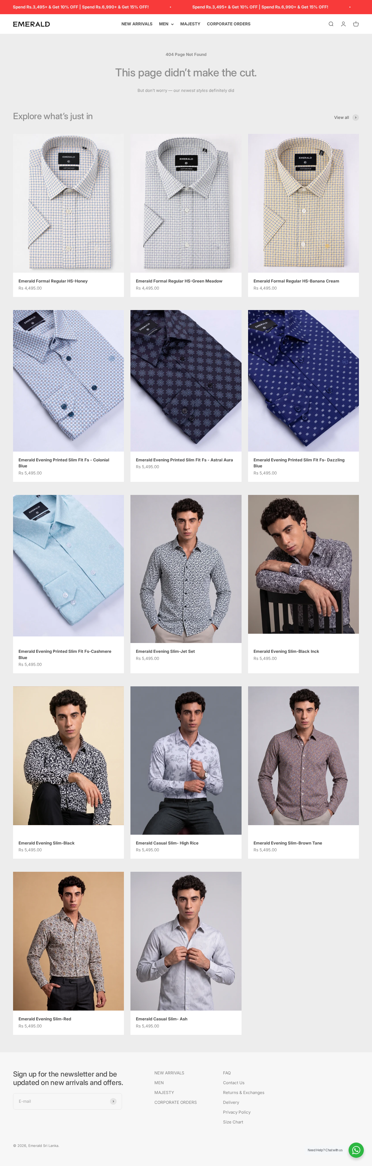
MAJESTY (190, 23)
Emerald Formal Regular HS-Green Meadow (179, 281)
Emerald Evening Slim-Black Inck (286, 651)
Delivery (231, 1102)
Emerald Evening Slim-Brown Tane (288, 843)
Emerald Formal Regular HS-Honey (53, 281)
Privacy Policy (237, 1112)
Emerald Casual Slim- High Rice (167, 843)
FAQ (227, 1072)
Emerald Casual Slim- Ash (161, 1018)
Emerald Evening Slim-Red (45, 1018)
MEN (163, 23)
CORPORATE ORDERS (229, 23)
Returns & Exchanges (243, 1092)
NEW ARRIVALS (137, 23)
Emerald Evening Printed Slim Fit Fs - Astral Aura (184, 459)
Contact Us (234, 1082)
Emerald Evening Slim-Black (47, 843)
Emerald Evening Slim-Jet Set (165, 651)
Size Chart (233, 1122)
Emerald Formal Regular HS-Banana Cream (296, 281)
